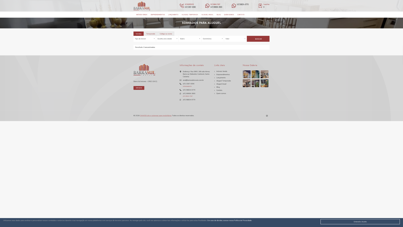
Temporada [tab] (150, 34)
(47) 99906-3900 (216, 7)
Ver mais (139, 88)
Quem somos (229, 14)
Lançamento (173, 14)
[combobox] (145, 39)
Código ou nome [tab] (166, 34)
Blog (219, 14)
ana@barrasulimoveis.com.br (193, 80)
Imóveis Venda (141, 14)
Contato (241, 14)
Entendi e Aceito (360, 222)
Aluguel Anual (207, 14)
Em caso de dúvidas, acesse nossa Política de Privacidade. (229, 220)
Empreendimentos (158, 14)
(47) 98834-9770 (243, 4)
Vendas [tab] (138, 34)
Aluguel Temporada (190, 14)
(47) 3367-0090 (190, 7)
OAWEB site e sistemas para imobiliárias (156, 115)
